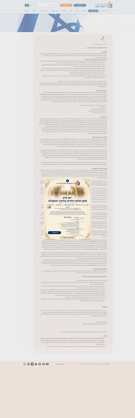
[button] (67, 180)
